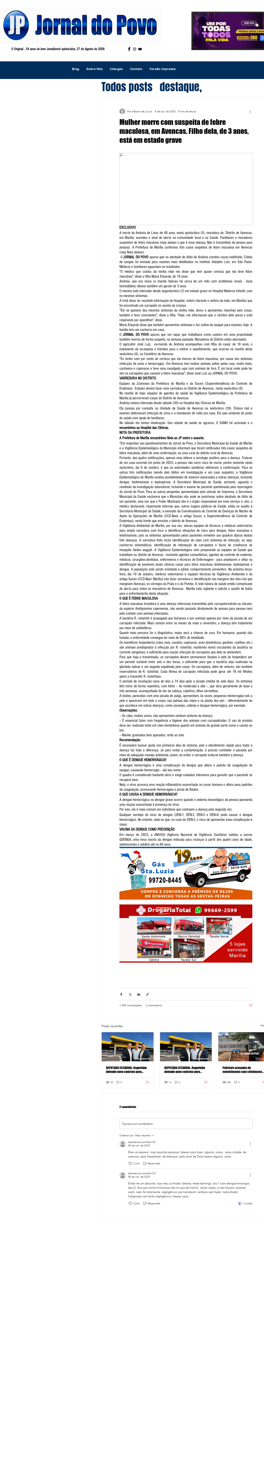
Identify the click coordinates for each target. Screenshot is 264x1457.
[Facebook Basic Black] (129, 49)
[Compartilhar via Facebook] (121, 994)
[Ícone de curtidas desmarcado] (130, 1163)
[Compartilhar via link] (147, 994)
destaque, (181, 86)
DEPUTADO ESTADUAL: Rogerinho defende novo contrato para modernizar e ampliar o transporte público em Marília (126, 1070)
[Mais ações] (250, 111)
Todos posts (126, 86)
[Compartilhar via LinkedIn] (138, 994)
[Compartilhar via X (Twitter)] (130, 994)
